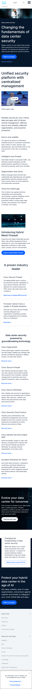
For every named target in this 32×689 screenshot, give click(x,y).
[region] (16, 680)
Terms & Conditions (6, 648)
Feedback (4, 640)
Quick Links (5, 614)
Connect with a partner (7, 629)
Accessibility (4, 659)
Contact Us (4, 621)
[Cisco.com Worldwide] (3, 2)
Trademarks (4, 663)
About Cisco (4, 617)
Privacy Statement (15, 681)
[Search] (24, 2)
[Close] (29, 673)
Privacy (3, 652)
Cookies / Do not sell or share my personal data (14, 655)
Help (2, 644)
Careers (3, 625)
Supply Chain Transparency (9, 667)
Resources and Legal (8, 636)
